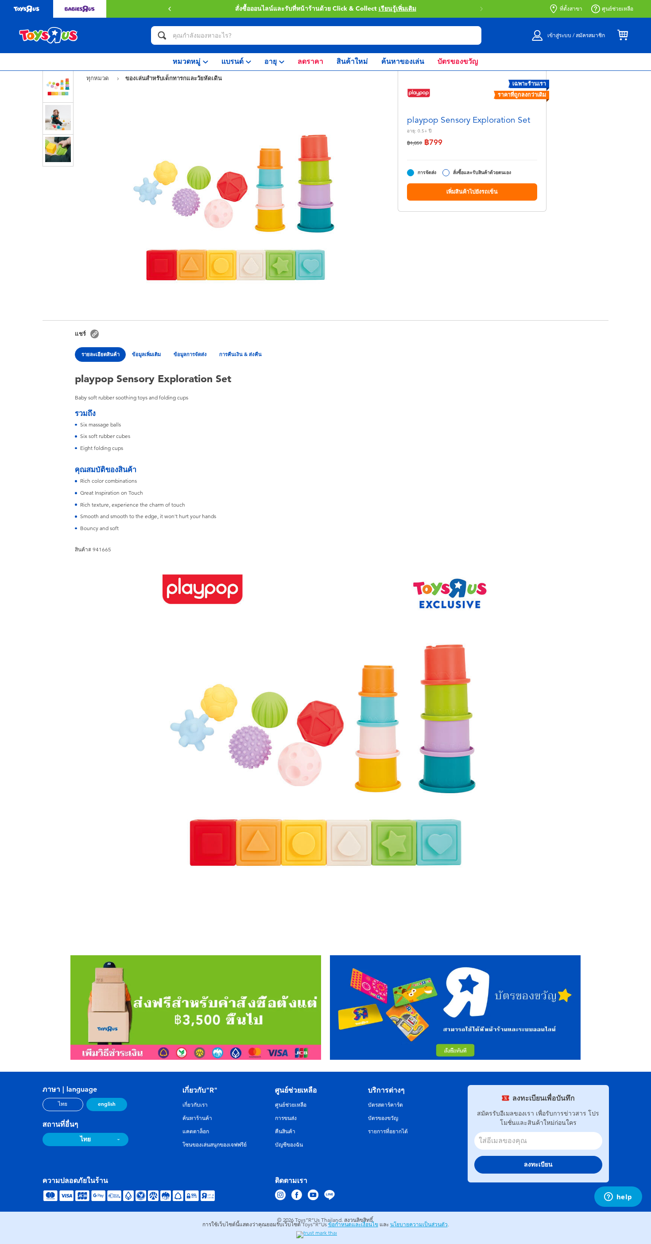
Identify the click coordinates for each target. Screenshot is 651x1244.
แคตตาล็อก (195, 1131)
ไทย (62, 1104)
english (107, 1104)
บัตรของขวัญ (383, 1118)
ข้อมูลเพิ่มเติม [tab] (146, 354)
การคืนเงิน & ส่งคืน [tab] (240, 354)
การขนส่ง (286, 1118)
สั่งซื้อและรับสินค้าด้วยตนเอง (482, 172)
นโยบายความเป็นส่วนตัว (419, 1224)
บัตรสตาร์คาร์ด (385, 1105)
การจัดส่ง (427, 172)
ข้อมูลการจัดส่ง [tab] (190, 354)
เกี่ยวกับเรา (195, 1105)
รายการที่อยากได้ (388, 1131)
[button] (481, 8)
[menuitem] (190, 61)
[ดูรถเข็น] (622, 35)
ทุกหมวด (98, 78)
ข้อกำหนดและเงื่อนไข (353, 1224)
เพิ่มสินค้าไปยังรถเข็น (472, 191)
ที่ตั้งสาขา (571, 9)
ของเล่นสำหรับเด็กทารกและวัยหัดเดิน (173, 77)
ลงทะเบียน (538, 1164)
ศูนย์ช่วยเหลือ (617, 9)
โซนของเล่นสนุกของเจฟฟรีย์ (214, 1145)
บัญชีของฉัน (289, 1145)
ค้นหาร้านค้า (197, 1118)
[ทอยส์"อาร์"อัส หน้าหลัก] (49, 35)
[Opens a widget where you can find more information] (618, 1197)
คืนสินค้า (285, 1131)
